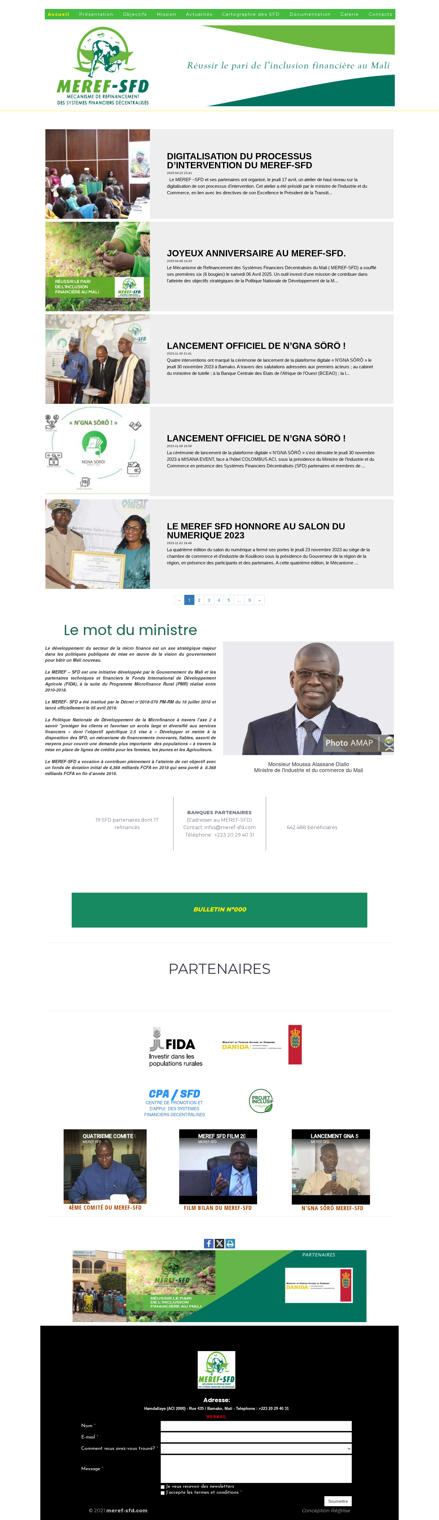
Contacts (380, 14)
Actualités (199, 14)
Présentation (96, 14)
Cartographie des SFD (251, 14)
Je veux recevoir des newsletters (199, 1486)
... (239, 600)
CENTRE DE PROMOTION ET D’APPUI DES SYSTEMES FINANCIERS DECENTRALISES (174, 1108)
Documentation (310, 14)
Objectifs (135, 14)
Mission (166, 14)
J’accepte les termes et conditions (203, 1492)
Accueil (59, 14)
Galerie (349, 14)
